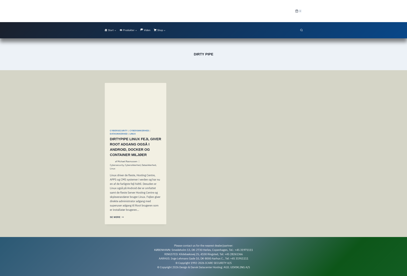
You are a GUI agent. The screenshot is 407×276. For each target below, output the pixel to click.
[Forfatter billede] (112, 161)
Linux (133, 134)
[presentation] (135, 103)
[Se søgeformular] (301, 30)
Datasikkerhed (119, 134)
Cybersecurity (119, 131)
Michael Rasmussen (127, 161)
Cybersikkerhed (139, 131)
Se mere (117, 217)
